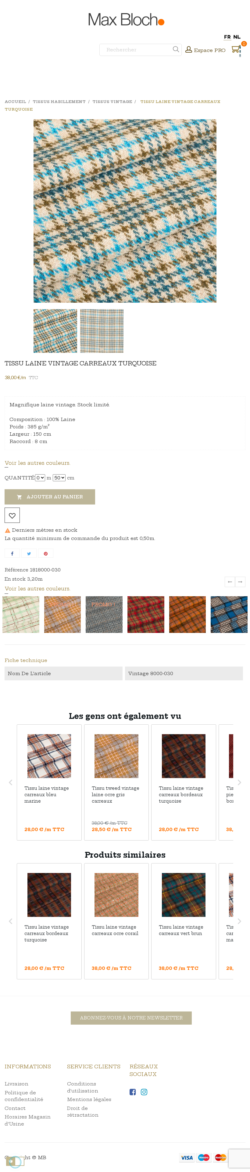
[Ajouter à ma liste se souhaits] (12, 515)
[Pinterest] (45, 553)
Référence (16, 570)
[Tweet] (29, 553)
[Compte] (188, 50)
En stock (15, 579)
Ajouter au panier (50, 497)
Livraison (16, 1084)
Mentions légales (89, 1099)
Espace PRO (210, 50)
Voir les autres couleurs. (37, 463)
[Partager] (12, 553)
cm (70, 478)
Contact (15, 1108)
